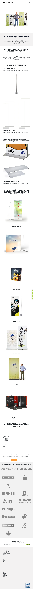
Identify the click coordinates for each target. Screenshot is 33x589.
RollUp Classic (6, 438)
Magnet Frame (6, 443)
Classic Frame (6, 440)
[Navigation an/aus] (29, 2)
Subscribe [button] (28, 544)
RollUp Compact (6, 439)
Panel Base (5, 444)
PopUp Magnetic (6, 442)
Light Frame (5, 441)
